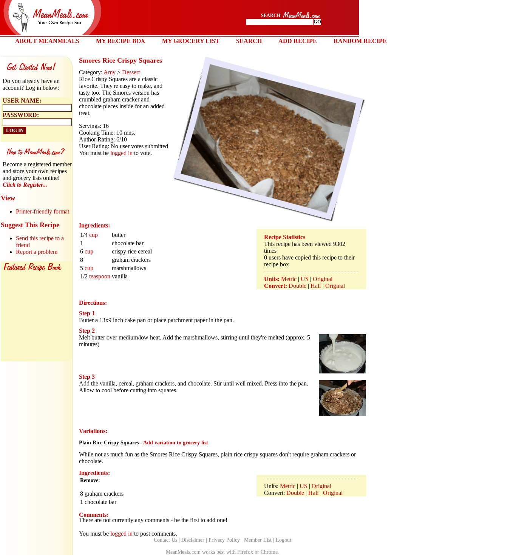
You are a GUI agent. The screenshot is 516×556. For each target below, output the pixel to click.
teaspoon (99, 276)
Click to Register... (25, 184)
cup (93, 235)
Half (316, 286)
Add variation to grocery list (175, 442)
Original (322, 279)
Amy (110, 72)
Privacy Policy (224, 540)
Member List (258, 540)
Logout (283, 540)
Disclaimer (192, 540)
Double (297, 286)
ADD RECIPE (297, 41)
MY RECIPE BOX (120, 41)
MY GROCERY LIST (190, 41)
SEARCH (249, 41)
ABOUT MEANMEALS (47, 41)
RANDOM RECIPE (360, 41)
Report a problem (36, 252)
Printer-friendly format (42, 211)
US (305, 279)
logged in (121, 153)
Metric (289, 279)
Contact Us (165, 540)
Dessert (131, 72)
